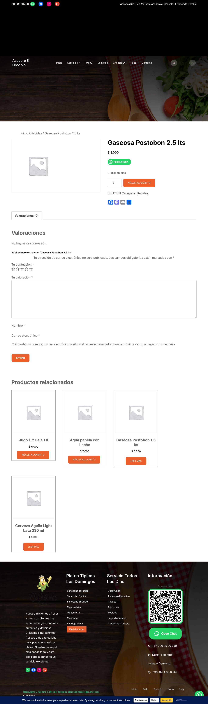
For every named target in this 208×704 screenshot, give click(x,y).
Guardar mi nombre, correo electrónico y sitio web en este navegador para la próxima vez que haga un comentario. (95, 344)
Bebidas (36, 133)
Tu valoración (22, 277)
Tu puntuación (22, 264)
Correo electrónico (25, 336)
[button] (199, 695)
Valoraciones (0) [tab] (27, 215)
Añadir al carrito (139, 182)
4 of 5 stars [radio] (26, 269)
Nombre (18, 325)
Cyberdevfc (29, 695)
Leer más (135, 461)
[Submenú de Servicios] (80, 62)
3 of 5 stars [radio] (22, 269)
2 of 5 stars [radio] (17, 269)
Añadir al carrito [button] (33, 454)
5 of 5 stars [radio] (31, 269)
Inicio (24, 133)
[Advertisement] (104, 31)
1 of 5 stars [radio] (13, 269)
